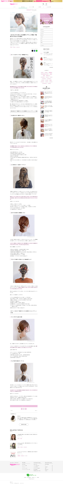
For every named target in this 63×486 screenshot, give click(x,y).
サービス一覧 (11, 483)
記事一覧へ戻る (23, 424)
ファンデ (51, 81)
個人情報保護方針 (29, 477)
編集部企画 (19, 455)
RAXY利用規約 (35, 469)
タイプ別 (49, 83)
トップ (10, 12)
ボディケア (41, 35)
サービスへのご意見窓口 (37, 468)
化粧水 (50, 80)
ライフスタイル (44, 83)
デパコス (47, 81)
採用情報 (38, 477)
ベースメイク (42, 31)
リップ (51, 77)
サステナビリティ (22, 483)
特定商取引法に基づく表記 (37, 470)
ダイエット (42, 81)
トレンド (47, 77)
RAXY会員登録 (47, 464)
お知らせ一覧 (35, 464)
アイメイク (41, 33)
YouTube (46, 470)
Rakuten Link (46, 469)
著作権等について (34, 477)
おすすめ (14, 47)
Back (12, 410)
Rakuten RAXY (14, 4)
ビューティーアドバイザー (25, 469)
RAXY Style (13, 12)
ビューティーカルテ (24, 468)
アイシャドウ (42, 77)
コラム (41, 40)
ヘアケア (22, 445)
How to (11, 47)
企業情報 (25, 477)
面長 (21, 438)
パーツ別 (47, 80)
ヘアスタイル (44, 78)
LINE (45, 468)
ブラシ (26, 455)
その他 (41, 42)
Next (36, 410)
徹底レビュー (23, 455)
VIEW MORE (51, 67)
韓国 (43, 75)
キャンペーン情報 (24, 465)
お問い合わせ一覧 (16, 483)
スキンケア (42, 29)
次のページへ (24, 406)
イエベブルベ (49, 78)
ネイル (41, 38)
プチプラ (43, 80)
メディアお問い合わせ (36, 465)
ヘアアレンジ (18, 47)
